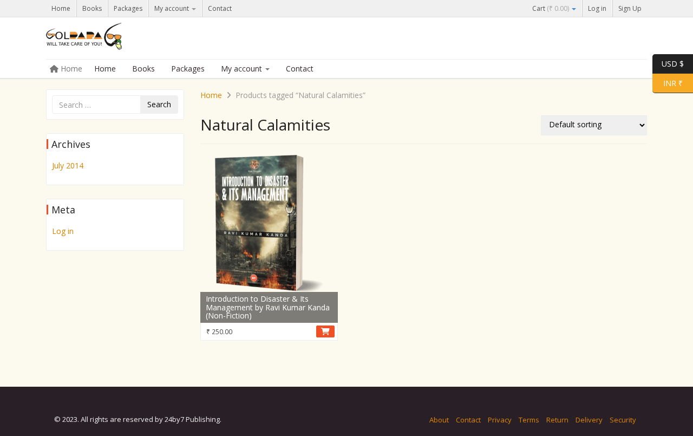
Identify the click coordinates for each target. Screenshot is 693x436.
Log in (597, 8)
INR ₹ (667, 82)
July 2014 (67, 165)
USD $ (672, 63)
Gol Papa (127, 39)
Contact (220, 8)
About (439, 420)
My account (172, 8)
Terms (529, 420)
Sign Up (630, 8)
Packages (128, 8)
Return (557, 420)
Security (623, 420)
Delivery (589, 420)
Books (92, 8)
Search (159, 104)
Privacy (500, 420)
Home (60, 8)
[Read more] (325, 331)
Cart (550, 8)
